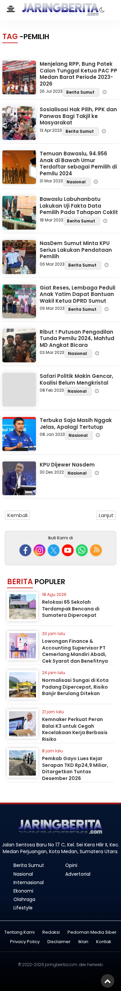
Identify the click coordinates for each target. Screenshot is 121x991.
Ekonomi (23, 891)
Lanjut (106, 515)
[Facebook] (25, 550)
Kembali (17, 515)
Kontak (103, 942)
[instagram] (39, 550)
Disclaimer (59, 942)
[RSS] (96, 550)
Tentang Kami (19, 932)
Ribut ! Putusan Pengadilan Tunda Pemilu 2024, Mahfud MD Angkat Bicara (77, 338)
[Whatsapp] (82, 550)
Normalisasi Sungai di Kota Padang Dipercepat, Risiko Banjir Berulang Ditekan (75, 687)
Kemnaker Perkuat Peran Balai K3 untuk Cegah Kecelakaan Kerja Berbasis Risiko (75, 729)
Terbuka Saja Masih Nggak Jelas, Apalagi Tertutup (76, 423)
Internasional (28, 882)
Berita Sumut (80, 92)
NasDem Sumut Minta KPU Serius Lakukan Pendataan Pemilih (76, 250)
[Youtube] (68, 550)
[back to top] (107, 981)
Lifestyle (23, 907)
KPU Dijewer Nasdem (67, 464)
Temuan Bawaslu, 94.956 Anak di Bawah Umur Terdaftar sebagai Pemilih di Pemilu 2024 (78, 163)
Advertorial (77, 874)
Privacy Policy (25, 942)
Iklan (83, 942)
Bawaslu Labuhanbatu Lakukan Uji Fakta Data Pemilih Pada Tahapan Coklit (79, 206)
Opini (71, 865)
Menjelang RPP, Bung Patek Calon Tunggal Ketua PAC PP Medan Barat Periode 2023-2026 (78, 73)
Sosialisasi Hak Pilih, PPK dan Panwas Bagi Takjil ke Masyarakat (78, 116)
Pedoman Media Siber (92, 932)
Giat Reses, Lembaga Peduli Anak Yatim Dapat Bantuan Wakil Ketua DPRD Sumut (77, 294)
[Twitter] (53, 550)
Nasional (77, 182)
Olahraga (24, 899)
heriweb (95, 964)
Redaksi (51, 932)
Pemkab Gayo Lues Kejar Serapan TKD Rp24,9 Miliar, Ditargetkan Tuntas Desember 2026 (75, 768)
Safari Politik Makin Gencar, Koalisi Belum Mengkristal (76, 379)
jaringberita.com (61, 964)
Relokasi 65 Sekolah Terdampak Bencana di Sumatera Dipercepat (70, 609)
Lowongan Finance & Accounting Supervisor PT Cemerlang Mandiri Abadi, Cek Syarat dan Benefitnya (75, 651)
